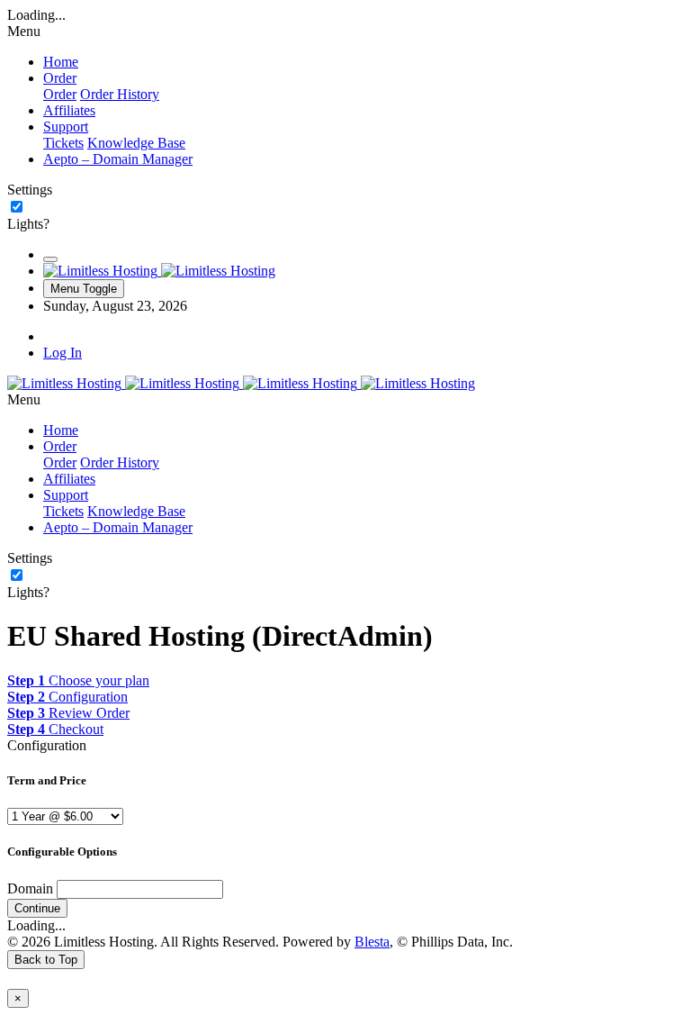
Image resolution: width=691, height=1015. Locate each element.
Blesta (372, 941)
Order (59, 94)
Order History (119, 94)
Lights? (28, 223)
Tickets (63, 142)
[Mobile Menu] (50, 259)
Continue (37, 908)
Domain (30, 888)
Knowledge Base (136, 142)
